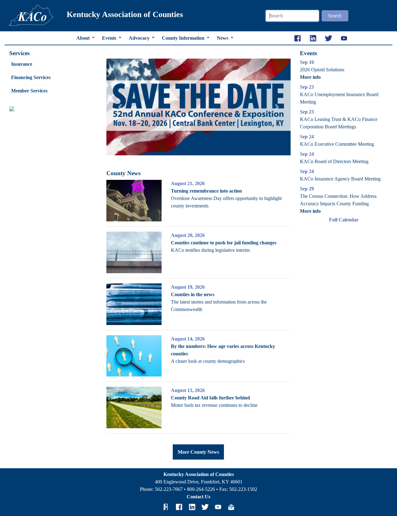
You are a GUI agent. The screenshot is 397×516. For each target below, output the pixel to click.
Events (110, 38)
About (83, 38)
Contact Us (198, 496)
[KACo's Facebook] (178, 507)
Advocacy (140, 38)
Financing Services (31, 77)
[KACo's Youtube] (218, 507)
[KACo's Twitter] (205, 507)
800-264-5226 (201, 489)
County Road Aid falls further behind (210, 397)
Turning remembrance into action (206, 191)
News (223, 38)
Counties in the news (192, 294)
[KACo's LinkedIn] (191, 507)
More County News (198, 452)
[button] (120, 107)
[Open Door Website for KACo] (165, 507)
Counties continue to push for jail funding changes (223, 242)
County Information (184, 38)
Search (334, 15)
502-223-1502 (243, 489)
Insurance (21, 64)
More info (310, 77)
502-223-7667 (169, 489)
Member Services (29, 90)
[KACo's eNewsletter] (231, 507)
